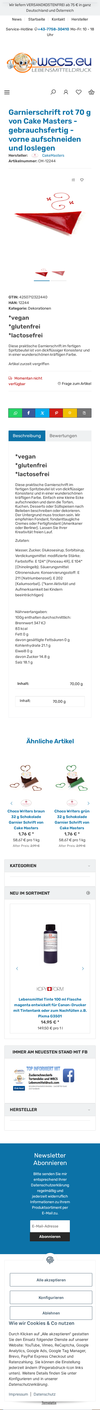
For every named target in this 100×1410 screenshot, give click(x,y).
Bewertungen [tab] (63, 435)
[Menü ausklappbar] (7, 92)
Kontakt (58, 19)
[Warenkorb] (91, 92)
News (17, 19)
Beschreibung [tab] (27, 435)
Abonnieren (50, 1236)
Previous (10, 803)
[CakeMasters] (26, 802)
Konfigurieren (51, 1297)
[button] (53, 92)
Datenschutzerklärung (50, 1185)
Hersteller (79, 19)
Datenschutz (45, 1394)
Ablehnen (51, 1313)
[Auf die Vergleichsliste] (73, 180)
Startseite (36, 19)
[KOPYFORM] (50, 989)
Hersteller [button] (23, 1109)
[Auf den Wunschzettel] (82, 180)
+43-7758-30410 (53, 29)
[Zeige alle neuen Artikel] (88, 893)
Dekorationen (39, 308)
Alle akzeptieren (51, 1280)
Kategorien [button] (23, 865)
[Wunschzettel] (78, 92)
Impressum (18, 1394)
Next (89, 803)
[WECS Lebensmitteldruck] (50, 63)
